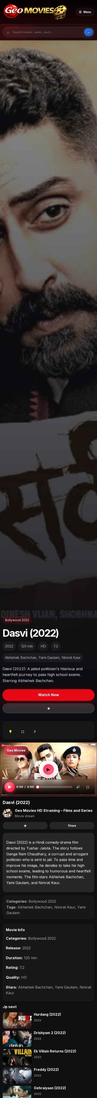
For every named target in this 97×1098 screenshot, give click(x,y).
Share (72, 825)
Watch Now (48, 695)
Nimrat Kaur (64, 907)
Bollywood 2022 (17, 620)
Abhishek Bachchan (35, 907)
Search (88, 32)
